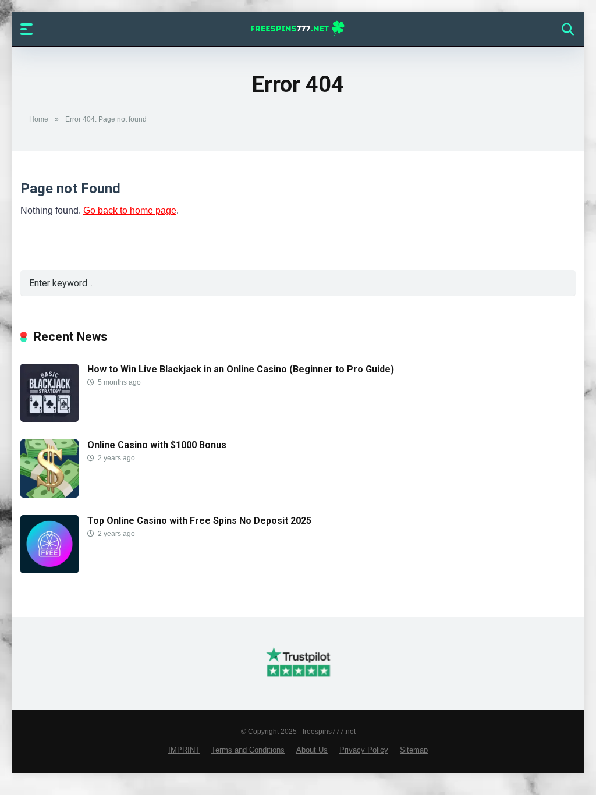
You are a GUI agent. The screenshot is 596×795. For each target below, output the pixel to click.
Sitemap (414, 750)
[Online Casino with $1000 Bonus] (49, 494)
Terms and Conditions (248, 750)
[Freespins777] (298, 28)
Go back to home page (129, 210)
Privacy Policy (363, 750)
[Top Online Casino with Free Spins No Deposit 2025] (49, 570)
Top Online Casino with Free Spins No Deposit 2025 (199, 520)
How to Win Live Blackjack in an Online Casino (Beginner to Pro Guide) (240, 369)
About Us (312, 750)
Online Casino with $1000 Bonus (156, 444)
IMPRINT (184, 750)
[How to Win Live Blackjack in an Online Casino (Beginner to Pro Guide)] (49, 419)
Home (38, 119)
